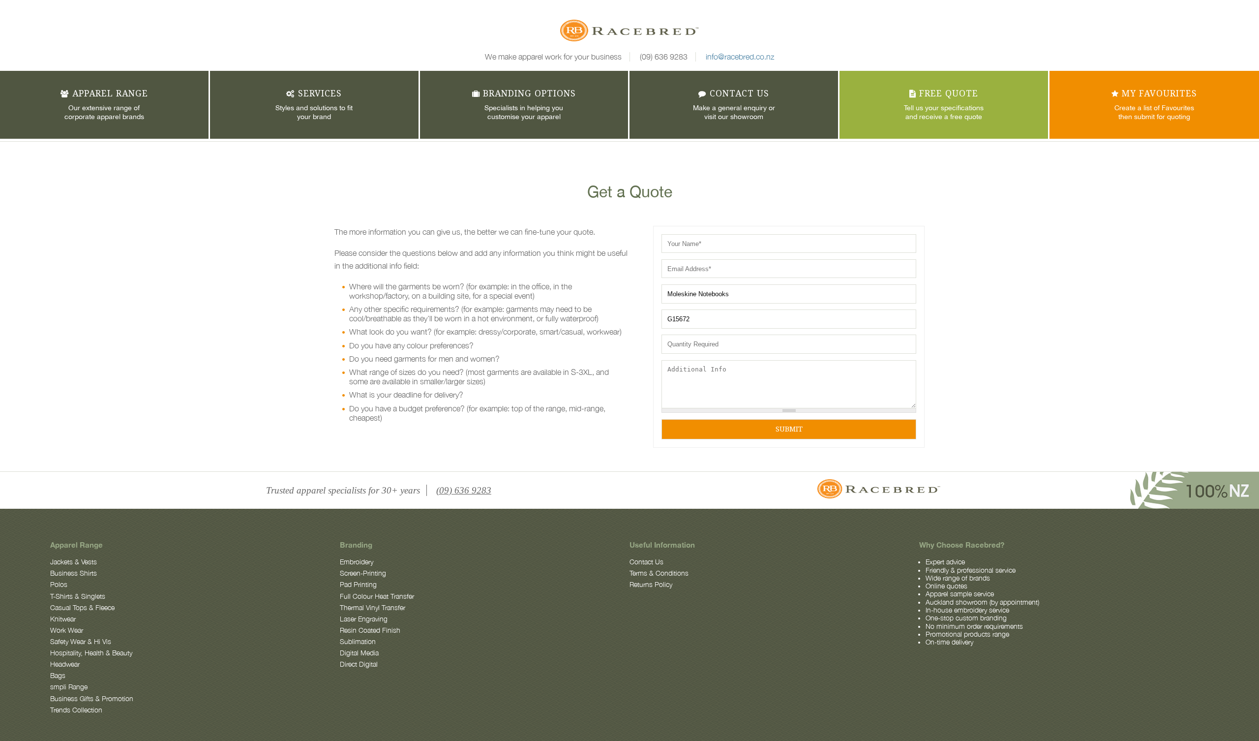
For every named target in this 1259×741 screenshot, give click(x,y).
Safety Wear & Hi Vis (80, 642)
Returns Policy (651, 584)
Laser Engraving (364, 619)
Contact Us (646, 562)
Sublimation (358, 642)
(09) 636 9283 (664, 56)
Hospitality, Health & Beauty (91, 653)
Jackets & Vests (73, 562)
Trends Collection (76, 710)
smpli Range (69, 687)
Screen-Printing (363, 573)
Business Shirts (73, 573)
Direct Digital (359, 664)
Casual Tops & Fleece (82, 608)
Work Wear (66, 630)
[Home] (629, 32)
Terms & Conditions (659, 573)
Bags (57, 675)
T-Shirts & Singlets (77, 596)
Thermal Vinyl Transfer (372, 608)
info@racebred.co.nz (740, 56)
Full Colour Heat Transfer (377, 596)
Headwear (65, 664)
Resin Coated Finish (370, 630)
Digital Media (359, 653)
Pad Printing (358, 584)
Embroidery (356, 562)
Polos (58, 584)
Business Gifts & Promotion (91, 699)
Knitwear (63, 619)
